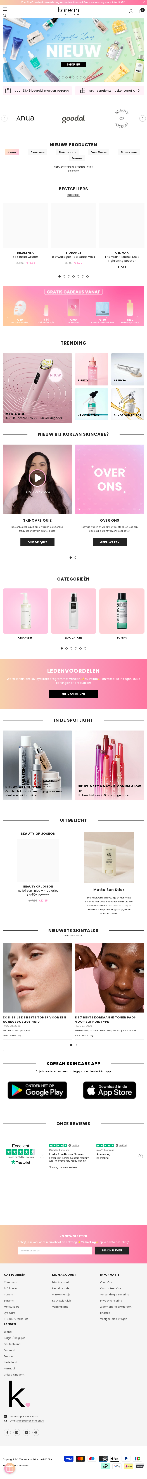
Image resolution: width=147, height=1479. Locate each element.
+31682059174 (31, 1416)
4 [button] (70, 77)
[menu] (5, 9)
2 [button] (63, 77)
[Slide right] (139, 90)
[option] (73, 2)
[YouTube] (35, 1432)
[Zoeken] (5, 16)
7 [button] (81, 77)
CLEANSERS (25, 637)
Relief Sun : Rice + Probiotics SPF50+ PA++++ (38, 893)
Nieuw (12, 152)
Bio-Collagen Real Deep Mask (73, 257)
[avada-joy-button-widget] (9, 1468)
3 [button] (66, 77)
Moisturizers (67, 152)
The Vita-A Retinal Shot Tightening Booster (122, 259)
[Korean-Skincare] (25, 118)
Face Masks (98, 152)
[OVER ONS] (109, 479)
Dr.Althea (25, 253)
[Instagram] (16, 1432)
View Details (9, 1035)
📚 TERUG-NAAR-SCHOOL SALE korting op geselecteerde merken (73, 2)
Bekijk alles (73, 194)
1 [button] (59, 77)
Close (144, 2)
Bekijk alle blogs (73, 935)
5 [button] (74, 77)
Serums (77, 158)
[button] (142, 118)
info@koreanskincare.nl (30, 1420)
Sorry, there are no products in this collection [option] (73, 168)
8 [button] (84, 77)
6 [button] (77, 77)
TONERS (122, 637)
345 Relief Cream (25, 257)
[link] (73, 306)
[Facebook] (7, 1432)
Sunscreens (129, 152)
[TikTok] (26, 1432)
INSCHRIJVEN (112, 1250)
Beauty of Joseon (38, 886)
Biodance (74, 253)
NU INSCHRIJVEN (73, 694)
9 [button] (88, 77)
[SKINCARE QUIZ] (37, 479)
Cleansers (37, 152)
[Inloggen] (131, 11)
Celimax (122, 253)
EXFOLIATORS (74, 637)
